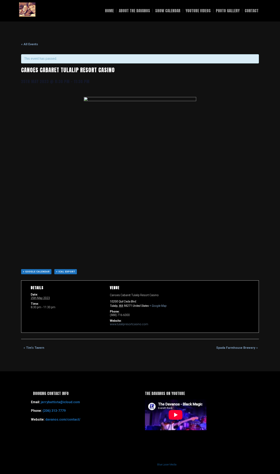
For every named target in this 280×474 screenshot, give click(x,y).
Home (109, 10)
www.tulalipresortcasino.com (129, 324)
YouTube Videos (198, 10)
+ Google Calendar (36, 271)
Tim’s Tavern (34, 348)
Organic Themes (128, 464)
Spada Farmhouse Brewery (237, 348)
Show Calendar (167, 10)
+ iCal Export (65, 271)
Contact (251, 10)
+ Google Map (158, 305)
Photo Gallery (228, 10)
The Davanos (62, 10)
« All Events (29, 44)
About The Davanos (134, 10)
